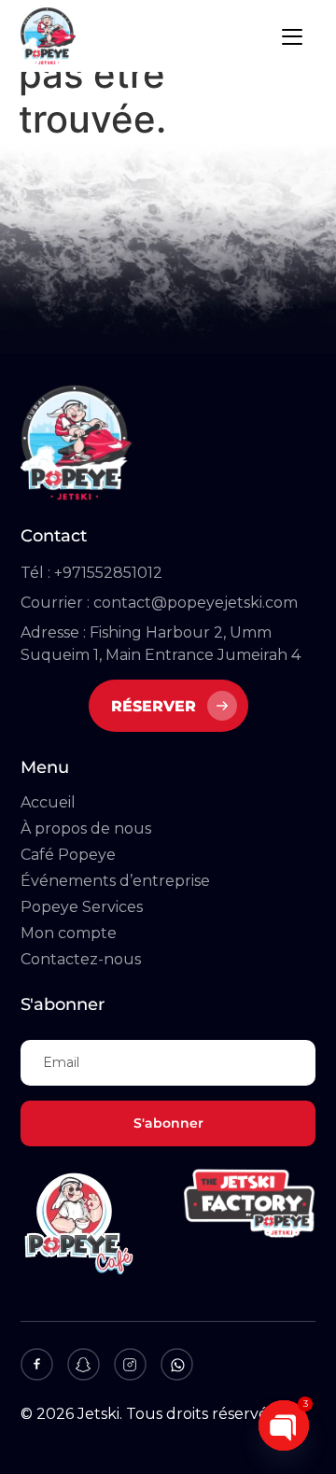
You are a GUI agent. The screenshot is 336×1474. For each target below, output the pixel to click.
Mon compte (69, 933)
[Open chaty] (284, 1425)
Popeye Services (82, 907)
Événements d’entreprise (115, 881)
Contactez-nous (81, 959)
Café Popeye (68, 854)
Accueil (48, 802)
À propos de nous (86, 828)
